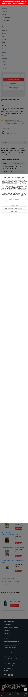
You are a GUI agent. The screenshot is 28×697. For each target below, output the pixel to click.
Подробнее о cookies (14, 199)
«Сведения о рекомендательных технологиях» (16, 192)
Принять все (14, 205)
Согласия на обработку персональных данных (14, 183)
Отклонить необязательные (14, 208)
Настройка (14, 211)
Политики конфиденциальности (12, 182)
